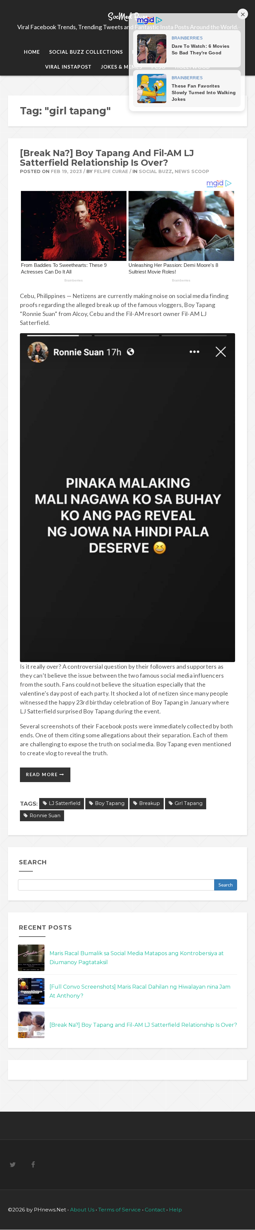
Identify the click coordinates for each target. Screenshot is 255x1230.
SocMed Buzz (127, 16)
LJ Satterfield (64, 803)
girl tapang (189, 803)
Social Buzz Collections (86, 52)
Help (175, 1209)
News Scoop (192, 171)
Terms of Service (120, 1209)
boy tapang (110, 803)
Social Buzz (155, 171)
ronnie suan (45, 816)
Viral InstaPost (68, 67)
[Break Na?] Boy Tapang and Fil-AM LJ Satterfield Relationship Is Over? (107, 158)
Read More (42, 774)
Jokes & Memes (121, 67)
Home (32, 52)
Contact (155, 1209)
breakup (149, 803)
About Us (83, 1209)
